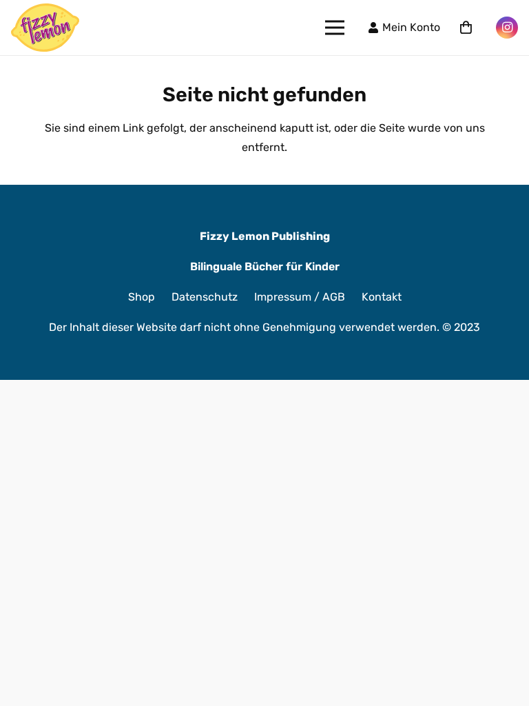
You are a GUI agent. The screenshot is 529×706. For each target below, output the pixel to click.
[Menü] (334, 27)
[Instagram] (507, 28)
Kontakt (382, 296)
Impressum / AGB (299, 296)
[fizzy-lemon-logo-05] (45, 27)
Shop (141, 296)
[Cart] (465, 27)
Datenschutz (205, 296)
